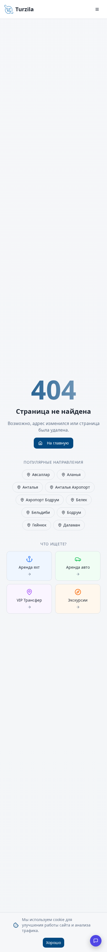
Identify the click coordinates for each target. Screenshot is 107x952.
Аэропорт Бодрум (42, 499)
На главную (58, 443)
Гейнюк (39, 525)
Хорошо (53, 942)
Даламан (71, 525)
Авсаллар (41, 474)
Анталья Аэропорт (72, 487)
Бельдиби (41, 512)
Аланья (74, 474)
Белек (81, 499)
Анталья (30, 487)
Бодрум (74, 512)
